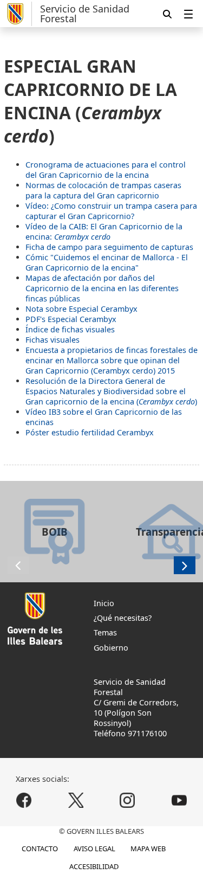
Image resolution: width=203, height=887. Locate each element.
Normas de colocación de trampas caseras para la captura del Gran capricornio (103, 190)
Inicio (104, 603)
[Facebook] (24, 800)
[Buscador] (167, 14)
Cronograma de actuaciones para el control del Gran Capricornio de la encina (105, 169)
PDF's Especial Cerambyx (70, 319)
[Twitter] (75, 800)
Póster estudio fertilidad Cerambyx (89, 432)
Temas (105, 632)
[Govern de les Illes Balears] (18, 14)
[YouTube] (179, 800)
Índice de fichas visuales (70, 329)
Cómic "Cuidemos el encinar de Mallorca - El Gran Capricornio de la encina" (106, 262)
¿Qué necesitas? (123, 618)
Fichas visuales (52, 340)
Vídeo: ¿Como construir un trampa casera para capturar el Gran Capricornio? (111, 211)
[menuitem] (188, 14)
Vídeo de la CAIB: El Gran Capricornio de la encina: (103, 231)
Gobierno (111, 647)
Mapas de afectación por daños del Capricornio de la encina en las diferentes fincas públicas (102, 288)
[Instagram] (127, 800)
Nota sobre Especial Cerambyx (81, 309)
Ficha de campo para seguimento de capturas (109, 247)
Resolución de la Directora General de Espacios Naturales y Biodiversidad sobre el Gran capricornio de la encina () (111, 391)
